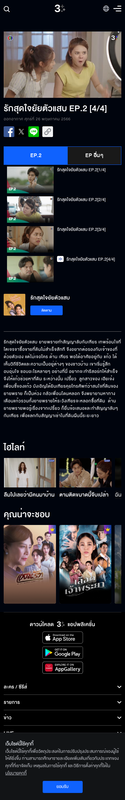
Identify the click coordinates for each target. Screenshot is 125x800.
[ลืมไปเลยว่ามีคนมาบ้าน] (30, 472)
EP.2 (35, 155)
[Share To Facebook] (9, 131)
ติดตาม (46, 310)
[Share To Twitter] (21, 131)
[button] (33, 64)
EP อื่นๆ (94, 155)
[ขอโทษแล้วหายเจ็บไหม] (30, 564)
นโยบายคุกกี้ (16, 773)
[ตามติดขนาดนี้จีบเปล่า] (85, 472)
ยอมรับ (62, 786)
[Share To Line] (33, 131)
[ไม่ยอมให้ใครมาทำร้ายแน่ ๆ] (85, 564)
